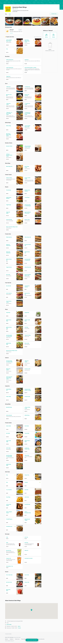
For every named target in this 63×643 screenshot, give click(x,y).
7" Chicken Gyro (27, 86)
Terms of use (17, 639)
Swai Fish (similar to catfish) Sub (28, 260)
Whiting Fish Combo (8, 369)
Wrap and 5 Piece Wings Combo (11, 350)
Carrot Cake (27, 574)
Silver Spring (11, 637)
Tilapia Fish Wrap (28, 335)
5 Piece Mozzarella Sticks (28, 512)
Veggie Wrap (27, 312)
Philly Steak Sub (9, 237)
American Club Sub (27, 294)
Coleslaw (26, 482)
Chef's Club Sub (9, 293)
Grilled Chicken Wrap (8, 320)
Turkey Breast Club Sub (27, 286)
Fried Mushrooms (9, 526)
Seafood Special (9, 415)
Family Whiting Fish (8, 390)
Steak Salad (27, 425)
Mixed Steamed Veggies (27, 520)
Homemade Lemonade (28, 558)
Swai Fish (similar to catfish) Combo (9, 361)
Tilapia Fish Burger (8, 213)
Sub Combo (8, 274)
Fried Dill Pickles (27, 504)
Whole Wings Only (9, 166)
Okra (7, 482)
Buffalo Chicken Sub (9, 260)
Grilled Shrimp (27, 415)
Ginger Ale (26, 550)
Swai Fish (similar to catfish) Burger (28, 205)
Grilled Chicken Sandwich (8, 198)
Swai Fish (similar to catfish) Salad (9, 456)
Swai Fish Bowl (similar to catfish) (30, 67)
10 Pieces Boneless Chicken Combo (9, 155)
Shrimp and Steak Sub (28, 245)
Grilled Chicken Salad (27, 441)
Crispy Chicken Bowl (9, 67)
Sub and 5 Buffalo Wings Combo (28, 275)
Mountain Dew (8, 550)
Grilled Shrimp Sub (28, 267)
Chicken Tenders (9, 177)
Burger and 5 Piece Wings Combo (12, 226)
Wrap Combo (27, 343)
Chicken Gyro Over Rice (27, 95)
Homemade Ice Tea (9, 566)
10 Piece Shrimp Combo (27, 408)
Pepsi (7, 542)
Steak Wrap (8, 312)
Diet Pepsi (26, 542)
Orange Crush (8, 558)
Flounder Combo (27, 368)
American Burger (9, 219)
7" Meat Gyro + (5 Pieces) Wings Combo (9, 113)
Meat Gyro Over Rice (9, 95)
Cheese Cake (27, 582)
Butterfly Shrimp (9, 407)
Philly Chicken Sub (28, 237)
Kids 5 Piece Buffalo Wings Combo (27, 40)
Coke (7, 537)
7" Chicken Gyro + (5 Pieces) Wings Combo (28, 113)
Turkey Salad (27, 433)
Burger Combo (27, 219)
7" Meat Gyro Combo (8, 104)
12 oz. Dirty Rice (9, 489)
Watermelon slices (8, 590)
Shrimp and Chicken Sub (8, 252)
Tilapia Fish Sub (9, 267)
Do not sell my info (41, 639)
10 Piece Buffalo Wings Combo (9, 40)
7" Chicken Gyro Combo (27, 104)
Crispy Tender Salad (8, 441)
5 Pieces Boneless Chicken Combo (28, 147)
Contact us (11, 639)
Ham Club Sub (8, 285)
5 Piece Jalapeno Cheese (9, 512)
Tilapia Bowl (8, 76)
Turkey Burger (27, 197)
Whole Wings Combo (27, 167)
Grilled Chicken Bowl (9, 59)
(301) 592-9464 (15, 11)
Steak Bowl (26, 59)
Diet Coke (26, 537)
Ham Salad (8, 433)
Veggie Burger (8, 204)
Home (6, 637)
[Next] (58, 21)
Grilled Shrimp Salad (8, 465)
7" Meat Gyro (8, 86)
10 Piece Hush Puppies (8, 505)
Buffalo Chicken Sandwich (27, 191)
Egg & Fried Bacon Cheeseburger (28, 213)
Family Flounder (27, 396)
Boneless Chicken (9, 146)
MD (8, 637)
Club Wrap (26, 327)
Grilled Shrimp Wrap (8, 344)
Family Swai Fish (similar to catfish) (28, 390)
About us (6, 639)
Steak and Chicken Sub (8, 245)
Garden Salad (8, 425)
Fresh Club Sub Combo (8, 302)
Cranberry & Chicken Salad (27, 448)
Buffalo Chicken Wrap (9, 328)
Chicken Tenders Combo (27, 178)
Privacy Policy (23, 639)
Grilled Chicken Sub (27, 252)
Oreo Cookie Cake (9, 574)
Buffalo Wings (8, 125)
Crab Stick (26, 489)
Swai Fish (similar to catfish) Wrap (9, 336)
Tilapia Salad (27, 455)
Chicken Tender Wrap (27, 320)
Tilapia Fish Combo (26, 361)
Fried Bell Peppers (9, 519)
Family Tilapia (8, 396)
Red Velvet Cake (9, 582)
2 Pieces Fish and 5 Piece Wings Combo (9, 377)
